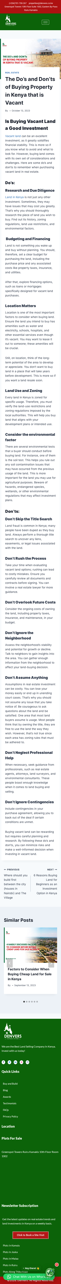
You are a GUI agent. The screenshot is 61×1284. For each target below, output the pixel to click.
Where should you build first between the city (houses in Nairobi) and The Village (15, 883)
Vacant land (13, 136)
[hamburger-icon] (45, 22)
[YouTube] (21, 1062)
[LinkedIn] (15, 1062)
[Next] (51, 963)
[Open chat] (50, 1273)
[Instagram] (27, 1062)
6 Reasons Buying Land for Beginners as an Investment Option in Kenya (45, 881)
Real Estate (12, 72)
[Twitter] (9, 1062)
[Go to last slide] (10, 963)
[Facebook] (3, 1062)
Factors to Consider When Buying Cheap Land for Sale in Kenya (30, 974)
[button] (29, 1276)
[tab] (24, 1002)
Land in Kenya (14, 197)
